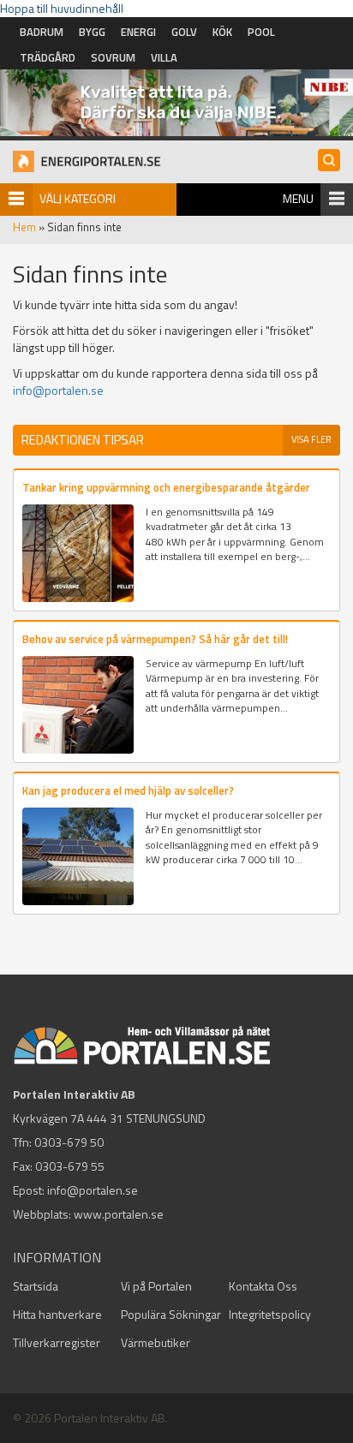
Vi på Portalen (156, 1286)
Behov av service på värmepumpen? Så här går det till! (155, 638)
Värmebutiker (155, 1342)
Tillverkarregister (56, 1342)
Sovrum (113, 57)
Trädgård (47, 57)
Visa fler (311, 439)
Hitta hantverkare (57, 1314)
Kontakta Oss (263, 1286)
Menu (298, 198)
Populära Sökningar (171, 1314)
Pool (261, 31)
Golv (184, 31)
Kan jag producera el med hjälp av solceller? (128, 790)
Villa (164, 57)
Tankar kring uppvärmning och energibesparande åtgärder (166, 487)
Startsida (35, 1286)
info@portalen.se (58, 390)
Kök (222, 31)
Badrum (41, 31)
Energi (138, 31)
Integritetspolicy (270, 1314)
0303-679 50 (69, 1142)
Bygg (92, 31)
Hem (24, 227)
